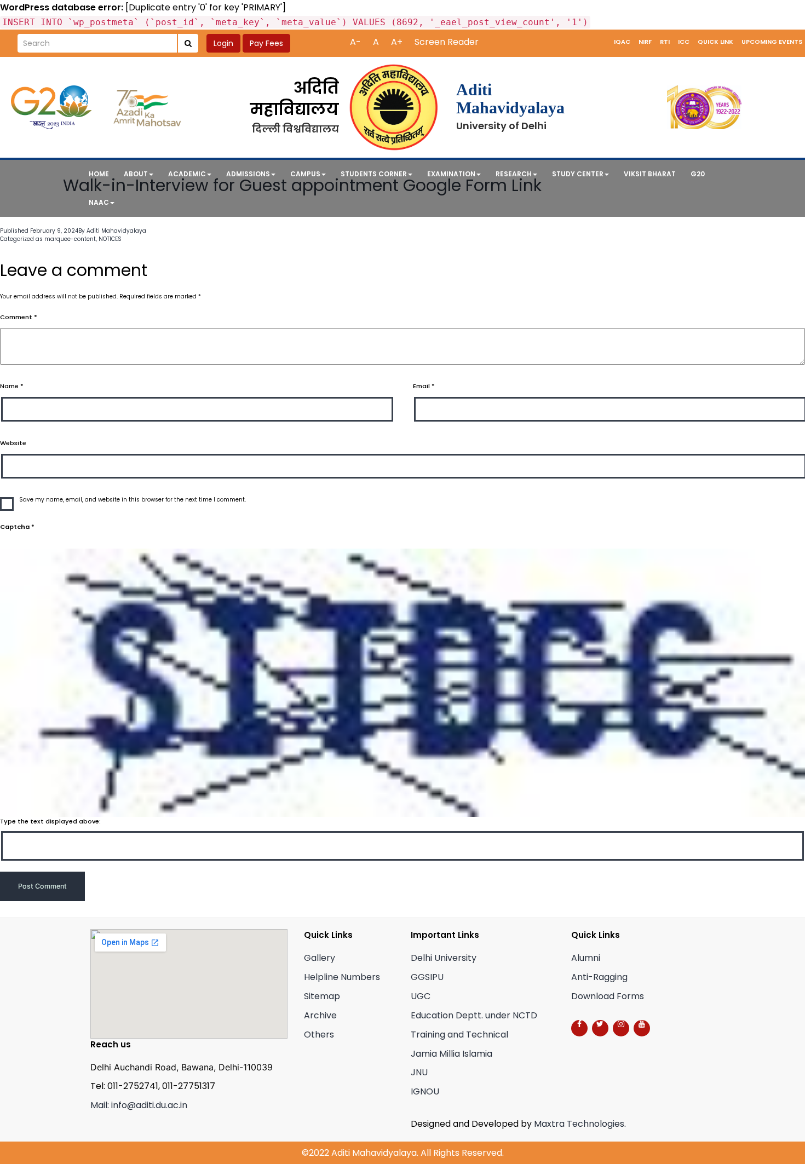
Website (13, 443)
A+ (397, 42)
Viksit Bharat (650, 173)
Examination (451, 173)
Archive (320, 1015)
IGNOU (425, 1091)
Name (12, 386)
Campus (305, 173)
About (136, 173)
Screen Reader (447, 42)
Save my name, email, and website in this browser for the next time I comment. (132, 499)
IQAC (622, 41)
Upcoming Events (771, 41)
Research (514, 173)
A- (355, 42)
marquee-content (70, 239)
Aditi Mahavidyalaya (116, 231)
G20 (698, 173)
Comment (18, 317)
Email (424, 386)
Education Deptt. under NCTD (474, 1015)
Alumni (585, 958)
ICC (683, 41)
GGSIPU (427, 977)
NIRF (645, 41)
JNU (419, 1072)
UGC (420, 996)
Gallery (319, 958)
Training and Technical (459, 1034)
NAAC (99, 202)
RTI (665, 41)
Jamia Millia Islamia (451, 1053)
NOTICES (110, 239)
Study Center (577, 173)
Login (223, 43)
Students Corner (374, 173)
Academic (187, 173)
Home (99, 173)
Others (319, 1034)
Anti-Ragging (599, 977)
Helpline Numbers (342, 977)
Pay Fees (266, 43)
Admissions (248, 173)
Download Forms (607, 996)
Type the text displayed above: (50, 821)
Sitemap (322, 996)
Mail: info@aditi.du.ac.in (138, 1105)
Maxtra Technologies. (580, 1123)
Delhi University (443, 958)
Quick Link (715, 41)
